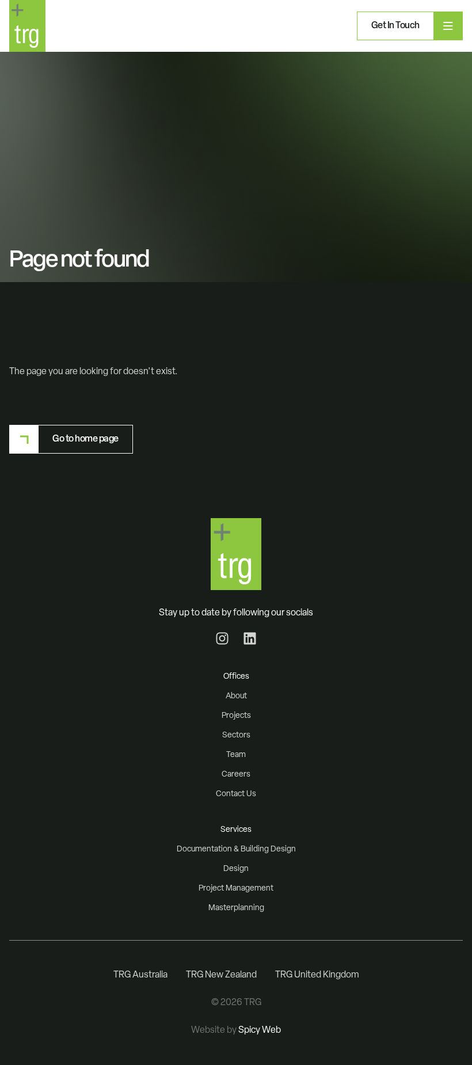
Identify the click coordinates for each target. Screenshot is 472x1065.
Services (236, 830)
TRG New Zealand (221, 975)
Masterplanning (236, 908)
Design (236, 869)
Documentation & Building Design (236, 849)
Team (236, 755)
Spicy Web (259, 1030)
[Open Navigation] (448, 26)
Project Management (236, 888)
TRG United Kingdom (317, 975)
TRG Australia (140, 975)
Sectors (236, 735)
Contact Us (236, 794)
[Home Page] (27, 26)
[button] (395, 26)
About (236, 696)
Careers (236, 774)
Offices (236, 676)
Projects (236, 716)
